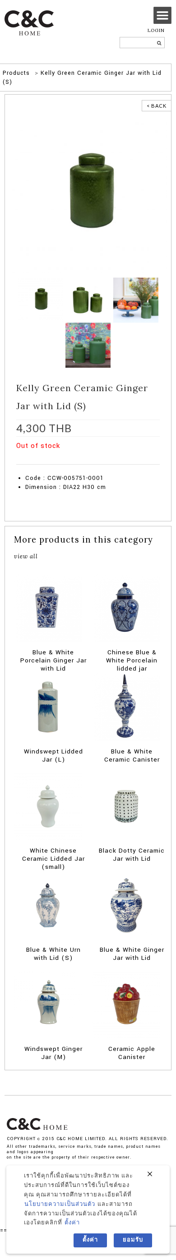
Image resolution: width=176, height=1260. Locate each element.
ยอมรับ (133, 1240)
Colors (100, 460)
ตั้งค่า (72, 1223)
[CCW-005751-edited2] (88, 194)
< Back (157, 106)
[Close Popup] (150, 1174)
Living (119, 460)
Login (156, 30)
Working (140, 460)
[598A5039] (88, 345)
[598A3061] (136, 300)
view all (26, 556)
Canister (79, 460)
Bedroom (55, 460)
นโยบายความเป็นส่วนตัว (59, 1204)
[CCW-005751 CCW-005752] (88, 300)
